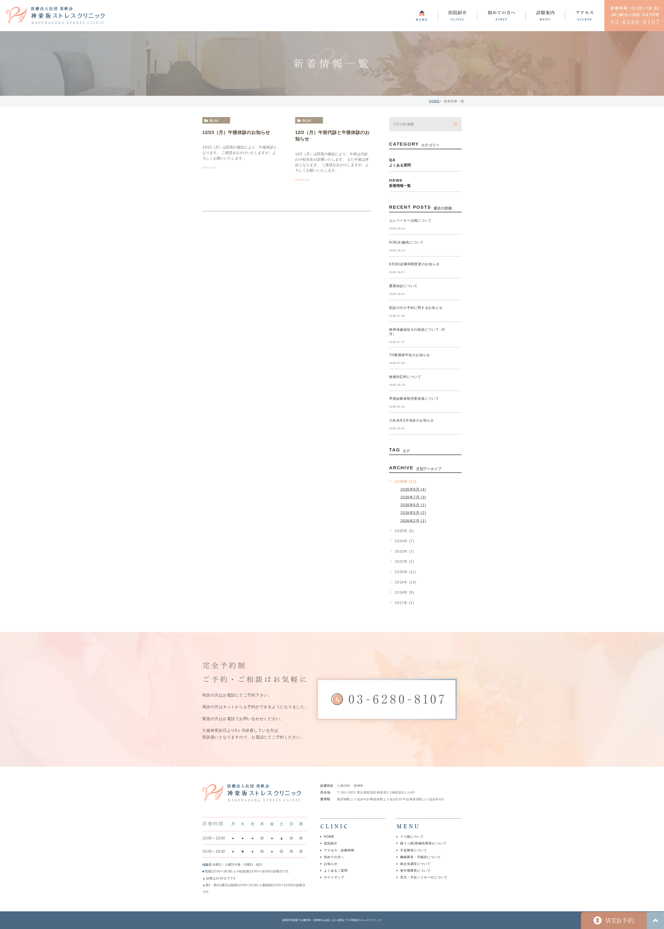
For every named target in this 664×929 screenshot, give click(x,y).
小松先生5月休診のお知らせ (411, 420)
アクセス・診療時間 (339, 850)
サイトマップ (334, 877)
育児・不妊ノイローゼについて (423, 877)
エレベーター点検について (410, 220)
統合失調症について (415, 864)
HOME (434, 101)
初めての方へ (334, 857)
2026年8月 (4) (413, 489)
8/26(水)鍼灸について (406, 242)
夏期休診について (403, 286)
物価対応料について (405, 377)
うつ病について (412, 836)
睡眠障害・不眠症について (420, 857)
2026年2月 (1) (413, 520)
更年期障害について (415, 871)
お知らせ (330, 864)
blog (214, 120)
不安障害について (413, 850)
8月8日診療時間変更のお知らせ (414, 264)
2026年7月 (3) (413, 497)
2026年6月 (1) (413, 505)
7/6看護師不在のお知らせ (409, 355)
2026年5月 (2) (413, 513)
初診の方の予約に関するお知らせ (415, 308)
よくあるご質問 (336, 871)
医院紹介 (330, 843)
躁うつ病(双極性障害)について (423, 843)
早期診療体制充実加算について (414, 399)
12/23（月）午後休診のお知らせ (236, 132)
